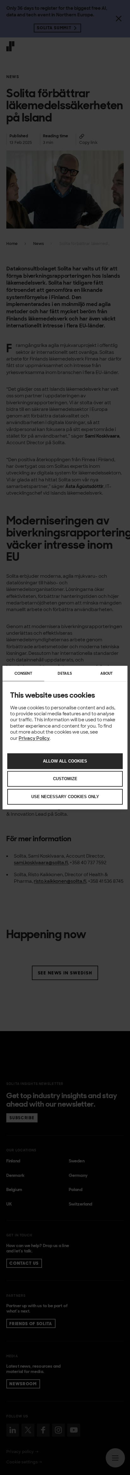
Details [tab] (65, 673)
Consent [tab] (23, 673)
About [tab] (106, 673)
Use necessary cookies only (65, 796)
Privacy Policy (34, 738)
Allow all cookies (65, 761)
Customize (65, 778)
